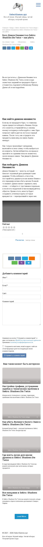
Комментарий (8, 301)
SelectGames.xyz (18, 14)
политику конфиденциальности (21, 342)
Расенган (20, 240)
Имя (4, 277)
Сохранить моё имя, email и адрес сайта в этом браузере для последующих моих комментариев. (19, 348)
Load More (21, 516)
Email (5, 285)
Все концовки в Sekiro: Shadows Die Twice (19, 494)
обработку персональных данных (27, 340)
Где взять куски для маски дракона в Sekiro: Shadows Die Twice (18, 457)
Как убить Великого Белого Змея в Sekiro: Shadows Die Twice (21, 423)
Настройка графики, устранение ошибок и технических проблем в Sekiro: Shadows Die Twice (20, 389)
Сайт (4, 293)
